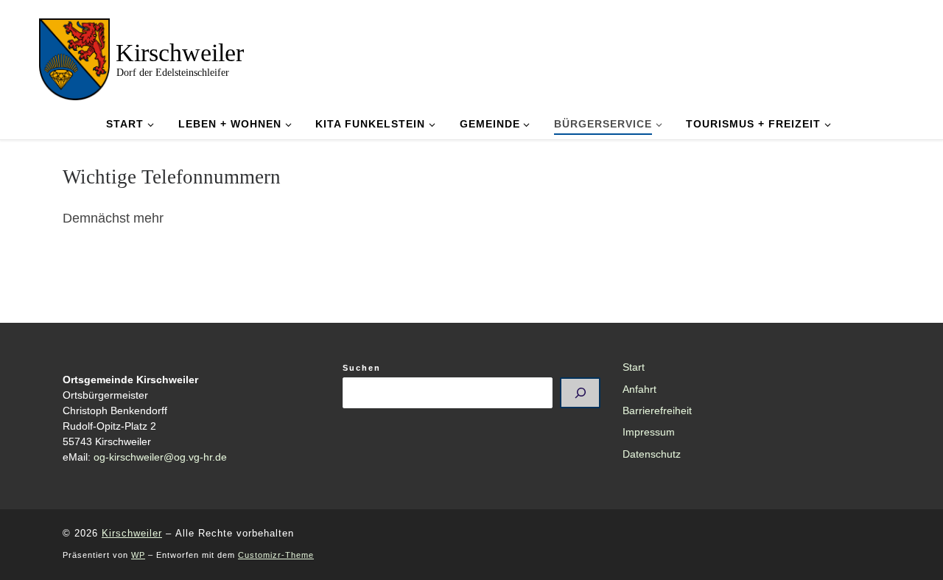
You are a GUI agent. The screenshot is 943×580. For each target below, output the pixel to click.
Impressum (649, 432)
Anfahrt (639, 389)
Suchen (362, 367)
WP (138, 555)
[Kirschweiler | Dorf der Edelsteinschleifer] (74, 57)
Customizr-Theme (276, 555)
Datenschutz (652, 454)
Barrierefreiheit (657, 410)
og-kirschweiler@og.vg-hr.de (160, 457)
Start (634, 367)
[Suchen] (580, 392)
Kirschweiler (132, 533)
